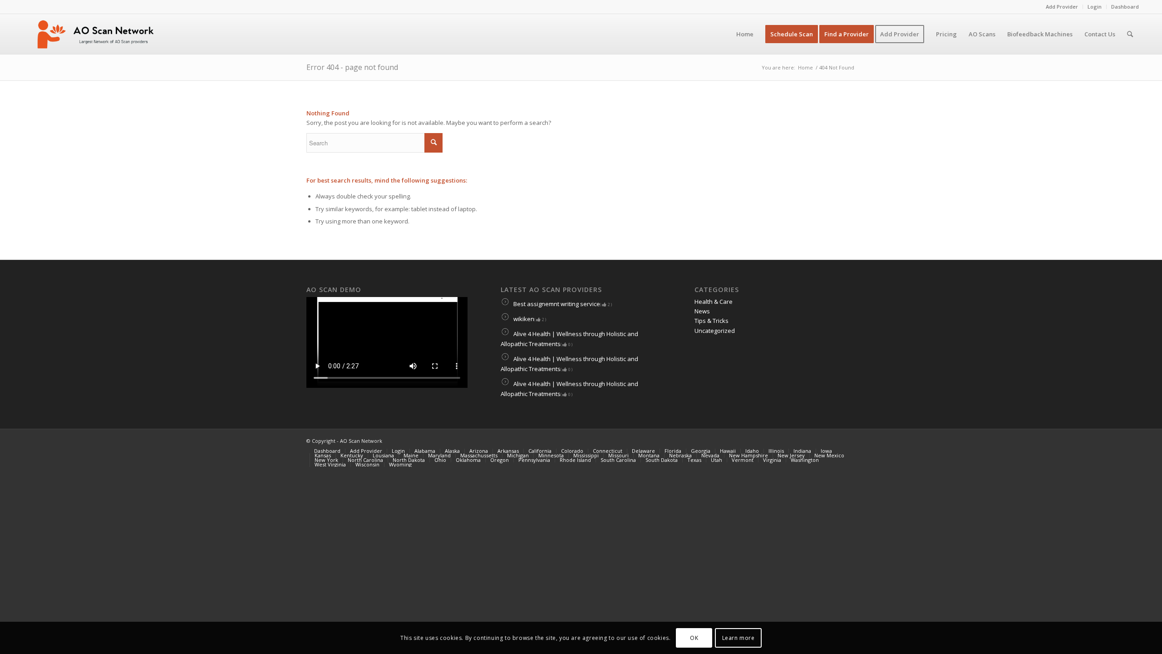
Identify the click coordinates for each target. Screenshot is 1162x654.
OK (694, 638)
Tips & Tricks (711, 321)
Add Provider (1062, 6)
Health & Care (713, 301)
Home (805, 67)
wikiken (529, 319)
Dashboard (1125, 6)
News (702, 311)
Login (1095, 6)
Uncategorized (714, 331)
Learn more (738, 638)
